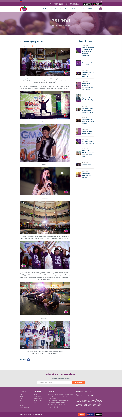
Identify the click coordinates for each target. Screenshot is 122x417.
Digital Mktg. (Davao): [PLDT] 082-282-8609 (59, 400)
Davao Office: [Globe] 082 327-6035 (56, 404)
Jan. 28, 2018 (36, 46)
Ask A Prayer (37, 404)
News (61, 8)
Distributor (54, 8)
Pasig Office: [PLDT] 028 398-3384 (56, 407)
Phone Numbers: (52, 398)
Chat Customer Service (39, 407)
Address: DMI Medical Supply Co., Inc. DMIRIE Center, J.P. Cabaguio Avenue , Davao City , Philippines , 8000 (60, 395)
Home (38, 8)
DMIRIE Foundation (24, 407)
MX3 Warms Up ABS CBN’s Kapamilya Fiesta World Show (87, 110)
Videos (67, 8)
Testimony (75, 8)
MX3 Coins (91, 8)
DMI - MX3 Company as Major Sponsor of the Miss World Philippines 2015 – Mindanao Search (88, 51)
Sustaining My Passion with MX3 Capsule (87, 175)
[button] (26, 1)
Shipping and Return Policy (38, 401)
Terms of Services (38, 398)
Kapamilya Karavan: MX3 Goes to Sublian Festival (88, 121)
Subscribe (78, 382)
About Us (83, 8)
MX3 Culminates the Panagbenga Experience (88, 74)
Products (45, 8)
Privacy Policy (37, 396)
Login (101, 1)
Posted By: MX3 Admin (25, 46)
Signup (98, 1)
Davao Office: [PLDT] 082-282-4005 (57, 402)
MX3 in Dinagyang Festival (32, 41)
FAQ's (35, 394)
